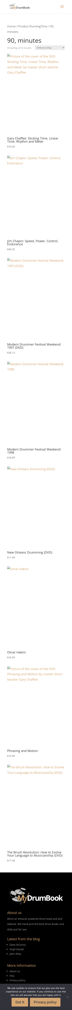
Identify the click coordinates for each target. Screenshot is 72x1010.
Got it (19, 1002)
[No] (67, 997)
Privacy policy (45, 1002)
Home (11, 26)
